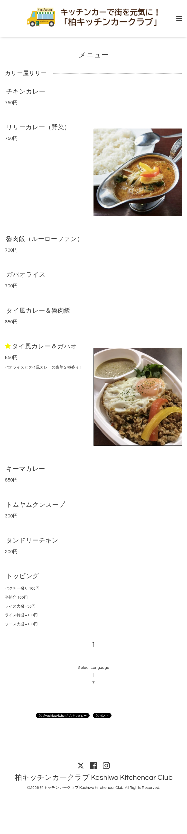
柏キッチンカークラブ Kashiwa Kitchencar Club (94, 777)
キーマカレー (25, 469)
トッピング (22, 576)
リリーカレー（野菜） (38, 127)
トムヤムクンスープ (35, 504)
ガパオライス (26, 275)
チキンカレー (25, 91)
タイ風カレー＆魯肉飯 (38, 310)
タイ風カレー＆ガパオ (44, 346)
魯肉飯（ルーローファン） (44, 239)
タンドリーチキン (32, 540)
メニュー (94, 55)
